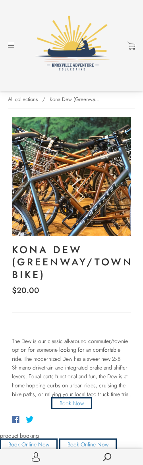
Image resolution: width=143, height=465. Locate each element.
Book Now (72, 403)
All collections (23, 99)
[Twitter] (30, 419)
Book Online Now (28, 444)
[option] (71, 176)
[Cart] (131, 45)
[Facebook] (16, 419)
